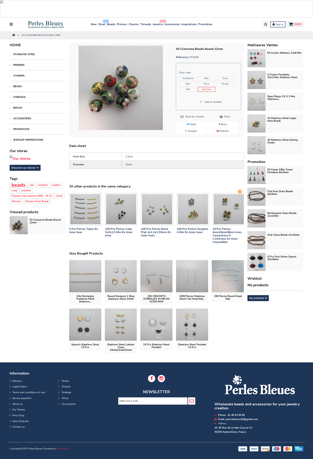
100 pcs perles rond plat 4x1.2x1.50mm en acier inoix (156, 232)
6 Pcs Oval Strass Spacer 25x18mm (281, 258)
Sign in (279, 24)
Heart (59, 196)
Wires (65, 398)
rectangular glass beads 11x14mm (282, 215)
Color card (185, 72)
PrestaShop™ (63, 448)
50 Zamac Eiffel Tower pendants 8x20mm (280, 171)
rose (206, 83)
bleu (206, 78)
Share (223, 124)
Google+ (192, 131)
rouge (225, 83)
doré (225, 78)
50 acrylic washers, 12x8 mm (284, 53)
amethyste (188, 78)
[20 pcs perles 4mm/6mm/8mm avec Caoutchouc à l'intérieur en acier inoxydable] (229, 209)
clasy (14, 190)
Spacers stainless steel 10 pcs (85, 346)
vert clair (206, 89)
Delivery (17, 381)
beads (18, 185)
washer (56, 185)
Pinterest (224, 131)
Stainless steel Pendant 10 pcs (192, 346)
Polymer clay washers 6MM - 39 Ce (31, 196)
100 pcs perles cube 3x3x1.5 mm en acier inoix (119, 232)
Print (227, 116)
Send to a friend (194, 116)
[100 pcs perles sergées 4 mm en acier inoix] (193, 209)
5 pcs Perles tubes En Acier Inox (83, 230)
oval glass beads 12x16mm (283, 235)
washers (43, 185)
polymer (26, 190)
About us (17, 404)
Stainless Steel (23, 54)
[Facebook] (151, 378)
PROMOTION (20, 129)
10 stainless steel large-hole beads (282, 120)
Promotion (205, 24)
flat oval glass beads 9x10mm (280, 193)
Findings (66, 392)
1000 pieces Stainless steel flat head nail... (192, 298)
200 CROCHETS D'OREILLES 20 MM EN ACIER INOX (156, 299)
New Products (20, 421)
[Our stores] (37, 158)
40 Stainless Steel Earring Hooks (282, 141)
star (32, 185)
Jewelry (158, 23)
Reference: (182, 57)
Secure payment (21, 398)
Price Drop (18, 415)
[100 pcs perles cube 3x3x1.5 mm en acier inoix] (121, 209)
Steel (102, 23)
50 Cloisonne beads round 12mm (45, 221)
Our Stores (18, 409)
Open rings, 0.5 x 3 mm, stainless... (281, 98)
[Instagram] (161, 378)
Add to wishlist (213, 102)
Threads (145, 24)
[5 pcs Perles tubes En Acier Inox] (85, 209)
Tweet (192, 124)
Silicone (16, 201)
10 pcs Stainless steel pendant (156, 346)
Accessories (172, 24)
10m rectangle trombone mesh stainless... (85, 299)
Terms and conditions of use (28, 392)
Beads (111, 24)
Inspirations (189, 24)
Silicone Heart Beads (37, 201)
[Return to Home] (13, 35)
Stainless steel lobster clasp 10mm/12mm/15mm (120, 347)
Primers (122, 24)
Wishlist (254, 278)
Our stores (19, 150)
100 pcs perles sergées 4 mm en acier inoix (192, 230)
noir (188, 83)
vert (188, 89)
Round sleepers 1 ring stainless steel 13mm (120, 298)
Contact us (18, 427)
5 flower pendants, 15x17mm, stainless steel (282, 76)
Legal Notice (19, 386)
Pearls (65, 381)
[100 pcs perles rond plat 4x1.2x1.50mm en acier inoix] (157, 209)
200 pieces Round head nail (228, 298)
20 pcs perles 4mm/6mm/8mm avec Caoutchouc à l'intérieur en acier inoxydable (227, 235)
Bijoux (17, 107)
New (94, 24)
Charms (134, 24)
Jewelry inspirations (27, 140)
